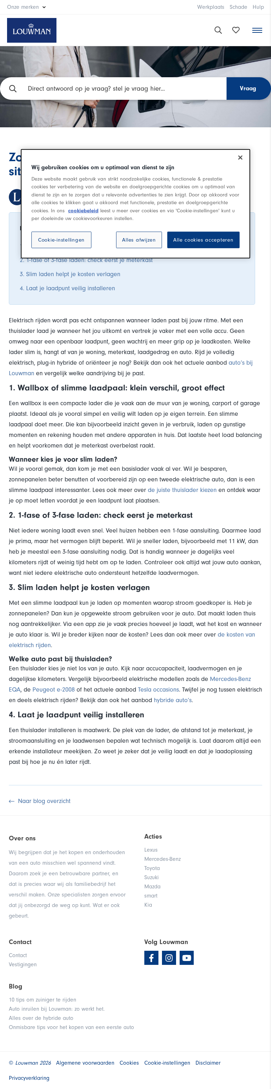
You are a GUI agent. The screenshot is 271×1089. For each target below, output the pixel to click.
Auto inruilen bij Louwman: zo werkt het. (57, 1009)
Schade (238, 7)
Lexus (151, 850)
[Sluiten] (240, 157)
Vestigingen (23, 964)
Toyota (152, 868)
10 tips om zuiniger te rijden (42, 1000)
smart (150, 896)
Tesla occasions (158, 689)
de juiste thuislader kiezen (182, 490)
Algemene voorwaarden (85, 1063)
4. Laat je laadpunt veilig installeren (67, 288)
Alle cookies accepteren (203, 240)
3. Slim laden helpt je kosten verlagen (70, 274)
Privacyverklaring (29, 1078)
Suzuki (151, 877)
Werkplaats (210, 7)
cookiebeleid (83, 211)
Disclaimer (208, 1063)
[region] (135, 203)
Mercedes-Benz (162, 859)
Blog (15, 986)
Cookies (129, 1063)
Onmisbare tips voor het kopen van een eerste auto (71, 1027)
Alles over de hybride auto (41, 1018)
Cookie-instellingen (61, 240)
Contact (18, 955)
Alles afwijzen (139, 240)
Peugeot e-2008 (53, 689)
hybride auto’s (173, 700)
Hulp (258, 7)
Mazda (152, 886)
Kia (148, 905)
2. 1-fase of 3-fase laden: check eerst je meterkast (86, 260)
